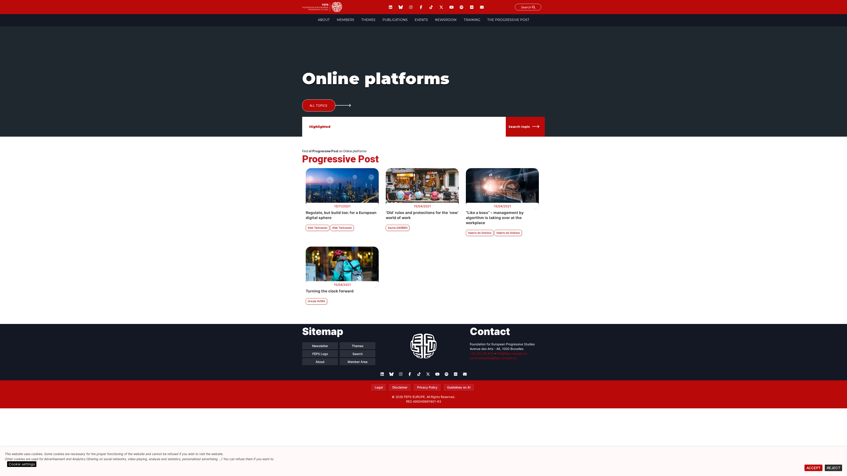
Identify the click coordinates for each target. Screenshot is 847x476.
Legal (379, 387)
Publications (395, 20)
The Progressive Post (508, 20)
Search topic (519, 127)
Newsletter (320, 346)
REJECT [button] (833, 468)
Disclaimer (399, 387)
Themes (368, 20)
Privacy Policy (427, 387)
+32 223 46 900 (482, 353)
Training (472, 20)
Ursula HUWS (316, 301)
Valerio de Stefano (479, 232)
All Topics (318, 105)
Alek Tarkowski (317, 227)
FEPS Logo (320, 354)
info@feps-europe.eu (512, 353)
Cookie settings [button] (22, 464)
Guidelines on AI (458, 387)
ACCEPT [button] (813, 468)
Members (345, 20)
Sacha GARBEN (397, 227)
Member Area (357, 362)
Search (526, 7)
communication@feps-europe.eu (493, 358)
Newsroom (446, 20)
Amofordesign (423, 406)
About (324, 20)
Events (421, 20)
